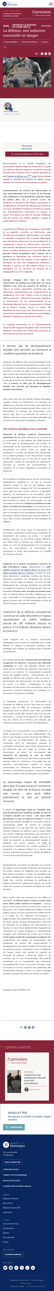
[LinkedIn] (49, 53)
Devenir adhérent (13, 1254)
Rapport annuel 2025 (11, 1208)
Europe (45, 42)
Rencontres (8, 1203)
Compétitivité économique (15, 1175)
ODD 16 (47, 843)
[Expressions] (41, 13)
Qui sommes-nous (11, 1224)
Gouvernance (9, 1228)
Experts (6, 1233)
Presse (6, 1242)
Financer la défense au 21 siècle (22, 176)
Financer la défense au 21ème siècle (24, 26)
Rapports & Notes (10, 1198)
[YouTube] (5, 1267)
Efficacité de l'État (11, 1181)
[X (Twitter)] (27, 1267)
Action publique (10, 42)
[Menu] (51, 4)
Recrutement (8, 1237)
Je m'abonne (16, 1127)
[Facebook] (42, 53)
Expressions (15, 11)
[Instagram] (11, 1267)
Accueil (5, 11)
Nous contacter (12, 1162)
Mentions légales (37, 1280)
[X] (45, 53)
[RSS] (16, 1267)
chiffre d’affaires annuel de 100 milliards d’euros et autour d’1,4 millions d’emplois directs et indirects (27, 570)
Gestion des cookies (17, 1286)
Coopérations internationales (17, 1186)
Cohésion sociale (11, 1169)
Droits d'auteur (26, 1283)
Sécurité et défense (30, 42)
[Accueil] (10, 4)
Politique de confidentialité (19, 1280)
